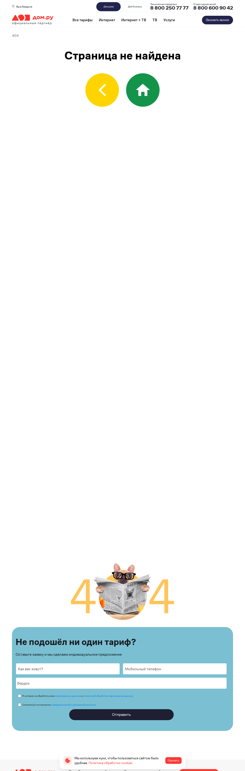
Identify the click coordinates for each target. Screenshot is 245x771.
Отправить (121, 714)
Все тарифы (82, 20)
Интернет (107, 20)
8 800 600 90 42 (213, 8)
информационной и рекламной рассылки (73, 704)
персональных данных (68, 695)
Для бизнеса (135, 6)
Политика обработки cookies (111, 763)
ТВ (154, 20)
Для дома (109, 6)
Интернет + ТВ (133, 20)
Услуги (169, 20)
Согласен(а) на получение (59, 704)
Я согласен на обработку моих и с (77, 695)
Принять (173, 760)
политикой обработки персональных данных (108, 695)
